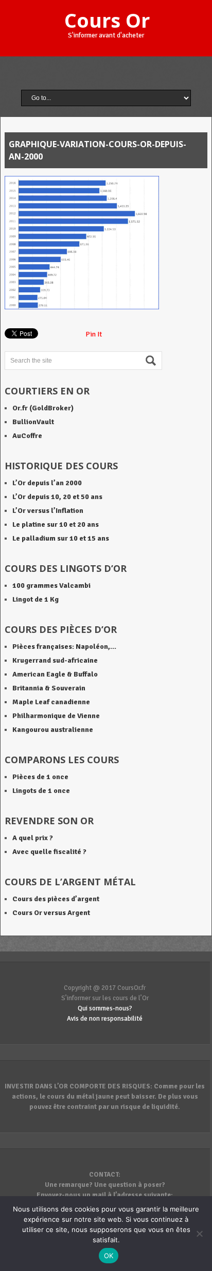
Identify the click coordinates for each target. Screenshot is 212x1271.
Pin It (93, 334)
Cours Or (107, 20)
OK (109, 1256)
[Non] (199, 1233)
